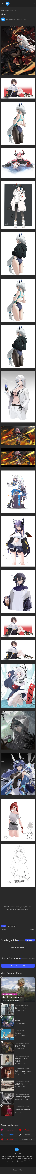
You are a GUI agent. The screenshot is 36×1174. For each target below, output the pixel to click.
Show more (30, 940)
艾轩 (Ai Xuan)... (21, 1008)
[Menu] (2, 4)
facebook (10, 1135)
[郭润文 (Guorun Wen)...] (7, 1072)
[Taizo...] (7, 1034)
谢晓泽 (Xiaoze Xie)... (23, 1084)
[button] (34, 4)
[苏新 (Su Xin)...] (7, 1047)
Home (2, 10)
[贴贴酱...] (7, 1021)
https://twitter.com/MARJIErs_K (17, 909)
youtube (28, 1130)
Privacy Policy (18, 1170)
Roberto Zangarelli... (23, 1097)
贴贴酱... (18, 1020)
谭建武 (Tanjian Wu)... (23, 1109)
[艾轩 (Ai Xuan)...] (7, 1009)
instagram (10, 1130)
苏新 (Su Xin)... (20, 1046)
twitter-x (28, 1135)
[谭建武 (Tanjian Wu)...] (7, 1110)
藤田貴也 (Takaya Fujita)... (22, 1060)
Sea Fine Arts (27, 1139)
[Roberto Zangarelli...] (7, 1098)
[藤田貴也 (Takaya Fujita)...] (7, 1059)
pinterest (10, 1139)
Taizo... (18, 1033)
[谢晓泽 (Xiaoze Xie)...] (7, 1085)
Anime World (9, 10)
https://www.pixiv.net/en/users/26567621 (17, 907)
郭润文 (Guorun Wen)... (24, 1071)
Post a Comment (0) (18, 966)
